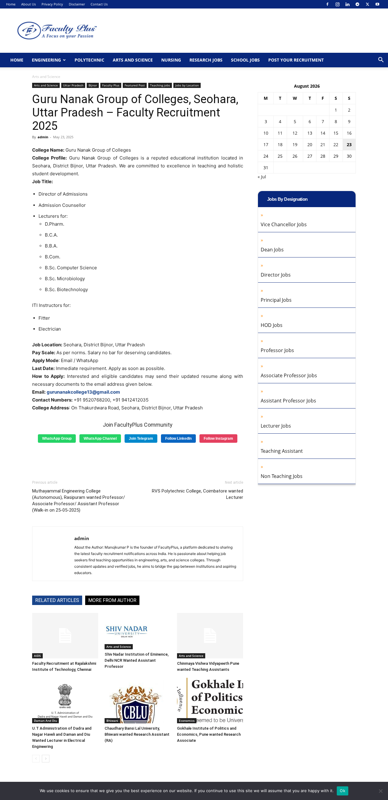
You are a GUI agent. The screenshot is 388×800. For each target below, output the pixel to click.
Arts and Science (133, 60)
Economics (187, 720)
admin (43, 137)
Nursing (171, 60)
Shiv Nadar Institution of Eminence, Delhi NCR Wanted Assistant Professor (137, 660)
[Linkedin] (347, 4)
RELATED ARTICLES (57, 600)
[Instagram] (337, 4)
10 (265, 133)
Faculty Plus (110, 85)
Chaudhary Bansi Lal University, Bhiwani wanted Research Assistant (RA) (137, 734)
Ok (342, 790)
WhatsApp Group (57, 438)
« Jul (262, 177)
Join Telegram (141, 438)
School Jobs (245, 60)
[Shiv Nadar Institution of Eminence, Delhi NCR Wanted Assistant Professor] (138, 631)
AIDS (37, 656)
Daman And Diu (45, 720)
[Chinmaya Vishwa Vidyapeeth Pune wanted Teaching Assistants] (210, 635)
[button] (380, 60)
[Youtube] (377, 4)
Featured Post (135, 85)
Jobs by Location (187, 85)
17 (265, 144)
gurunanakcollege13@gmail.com (83, 392)
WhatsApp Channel (100, 438)
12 (295, 133)
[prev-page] (36, 758)
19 (295, 144)
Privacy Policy (52, 4)
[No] (380, 791)
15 (335, 133)
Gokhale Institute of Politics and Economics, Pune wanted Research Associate (209, 734)
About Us (28, 4)
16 (349, 133)
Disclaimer (77, 4)
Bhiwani (112, 720)
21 (322, 144)
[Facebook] (327, 4)
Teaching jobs (160, 85)
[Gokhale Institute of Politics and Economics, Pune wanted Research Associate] (210, 700)
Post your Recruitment (296, 60)
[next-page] (45, 758)
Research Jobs (205, 60)
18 (280, 144)
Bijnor (93, 85)
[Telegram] (357, 4)
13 (309, 133)
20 (309, 144)
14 (322, 133)
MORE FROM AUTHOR (112, 600)
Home (10, 4)
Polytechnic (89, 60)
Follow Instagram (218, 438)
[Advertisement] (138, 459)
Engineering (46, 60)
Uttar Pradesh (73, 85)
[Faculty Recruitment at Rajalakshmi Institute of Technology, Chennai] (65, 635)
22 (335, 144)
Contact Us (99, 4)
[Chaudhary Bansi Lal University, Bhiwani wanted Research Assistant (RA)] (138, 700)
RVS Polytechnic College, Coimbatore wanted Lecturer (197, 494)
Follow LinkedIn (178, 438)
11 (280, 133)
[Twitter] (367, 4)
